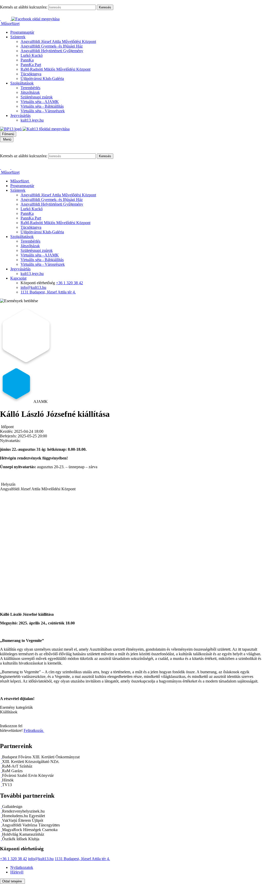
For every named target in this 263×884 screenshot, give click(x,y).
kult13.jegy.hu (32, 120)
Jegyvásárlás (20, 115)
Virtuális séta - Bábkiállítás (42, 106)
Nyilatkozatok (21, 867)
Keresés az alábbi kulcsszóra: (23, 7)
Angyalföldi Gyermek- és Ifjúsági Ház (52, 46)
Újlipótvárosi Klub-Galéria (42, 78)
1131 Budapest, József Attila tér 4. (48, 292)
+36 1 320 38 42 (69, 283)
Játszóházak (30, 92)
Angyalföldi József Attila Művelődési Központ (58, 41)
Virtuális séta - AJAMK (40, 101)
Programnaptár (22, 32)
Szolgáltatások (22, 83)
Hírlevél (16, 872)
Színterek (17, 37)
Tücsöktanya (31, 74)
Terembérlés (30, 88)
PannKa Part (31, 64)
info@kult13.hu (33, 287)
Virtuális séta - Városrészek (43, 111)
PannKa (27, 60)
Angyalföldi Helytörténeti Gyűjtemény (52, 51)
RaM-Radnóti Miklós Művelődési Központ (55, 69)
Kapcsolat (18, 278)
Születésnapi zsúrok (37, 97)
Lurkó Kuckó (32, 55)
